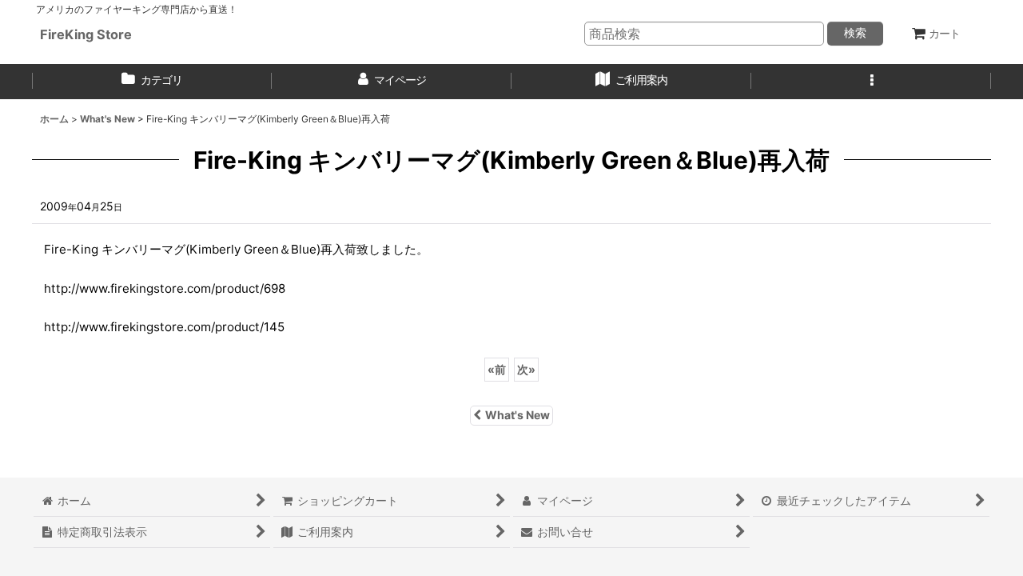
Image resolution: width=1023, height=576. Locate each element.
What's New (517, 415)
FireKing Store (86, 34)
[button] (871, 81)
